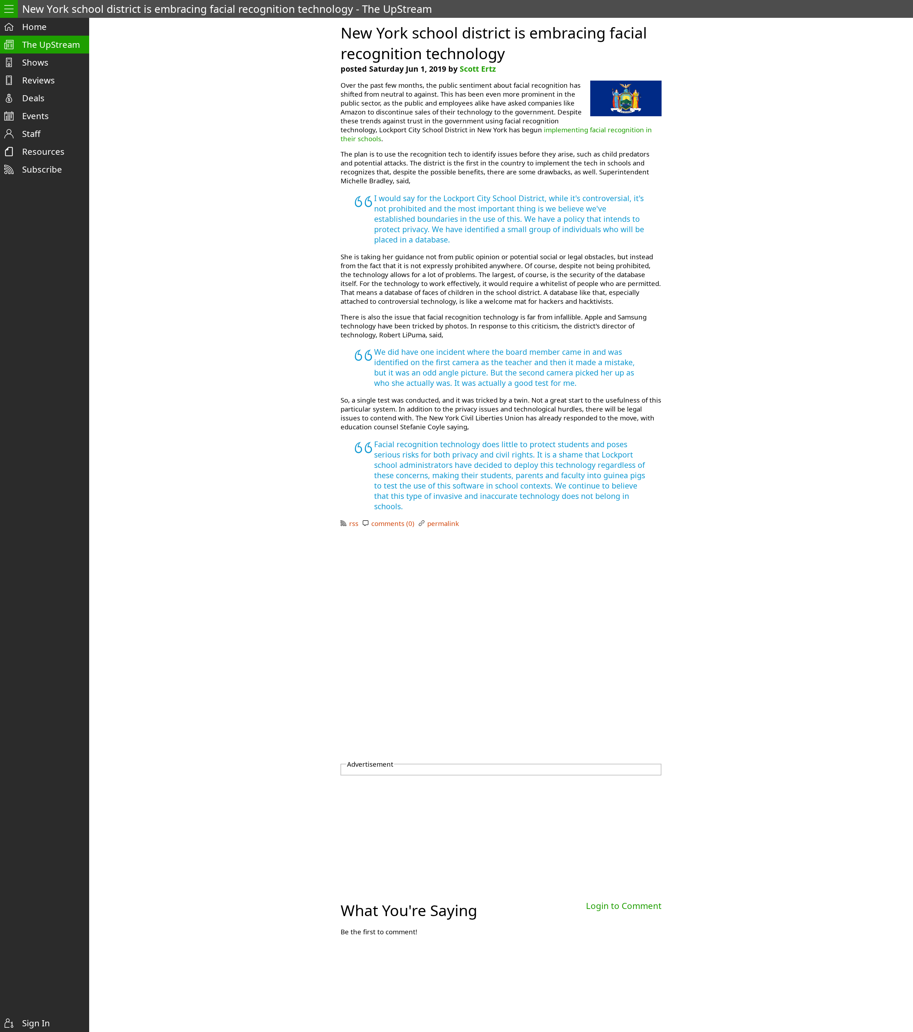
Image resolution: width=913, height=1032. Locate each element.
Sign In (36, 1023)
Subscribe (42, 169)
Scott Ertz (478, 68)
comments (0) (392, 523)
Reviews (38, 80)
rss (353, 523)
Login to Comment (624, 905)
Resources (43, 151)
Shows (35, 62)
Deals (33, 98)
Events (35, 116)
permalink (443, 523)
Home (34, 26)
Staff (31, 133)
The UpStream (51, 44)
